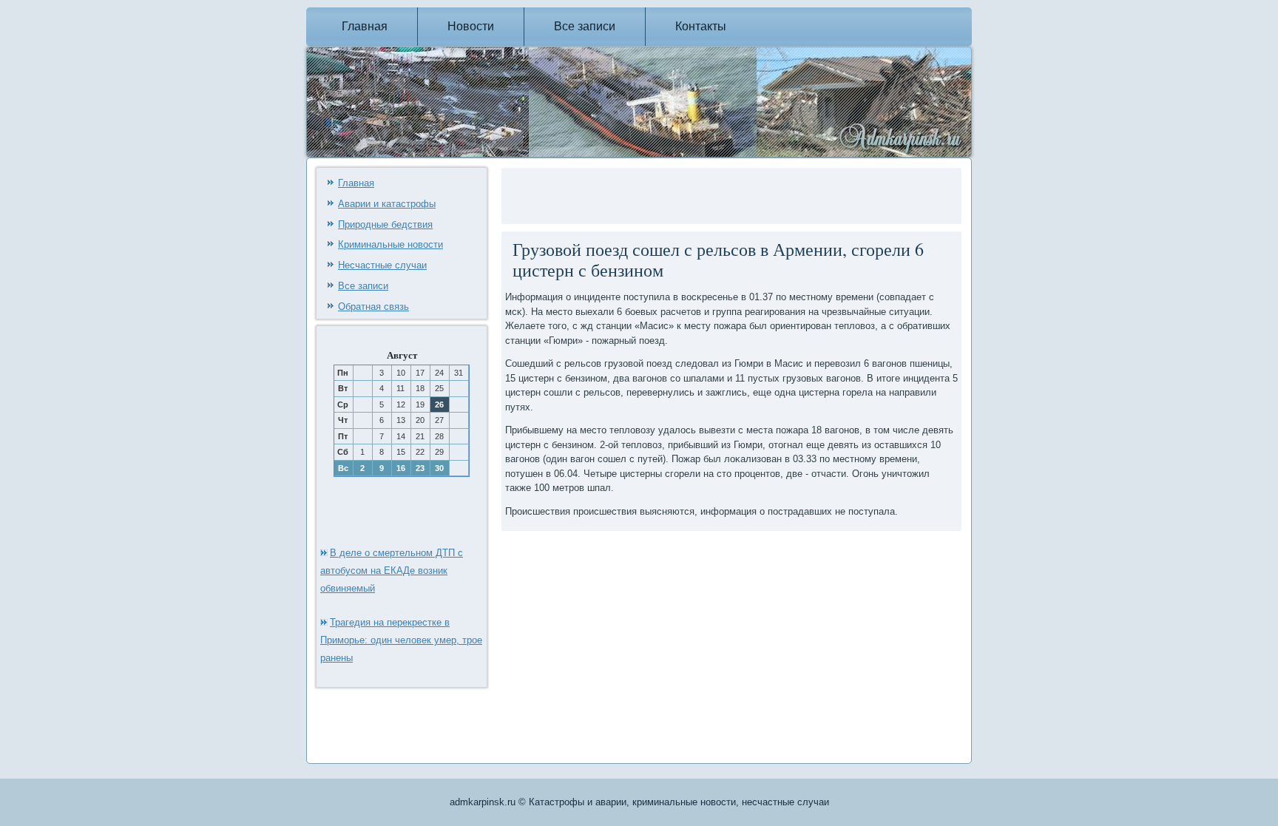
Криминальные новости (390, 244)
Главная (365, 26)
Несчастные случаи (382, 265)
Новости (470, 26)
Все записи (584, 26)
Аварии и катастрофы (387, 203)
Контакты (700, 26)
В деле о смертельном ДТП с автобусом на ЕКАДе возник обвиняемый (391, 570)
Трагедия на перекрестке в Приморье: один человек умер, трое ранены (401, 640)
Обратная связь (373, 306)
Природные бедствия (385, 224)
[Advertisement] (678, 194)
